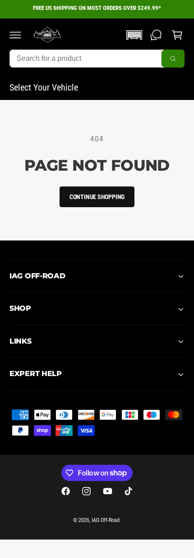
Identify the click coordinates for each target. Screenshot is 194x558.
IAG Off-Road (106, 520)
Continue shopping (97, 196)
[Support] (156, 34)
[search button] (173, 59)
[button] (15, 34)
